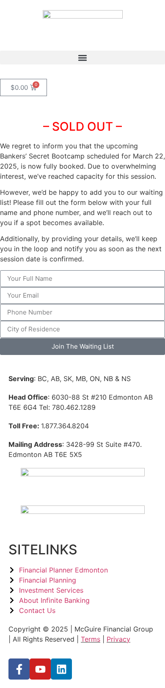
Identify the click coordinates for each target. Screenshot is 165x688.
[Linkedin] (61, 669)
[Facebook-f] (19, 669)
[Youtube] (40, 669)
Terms (90, 639)
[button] (82, 57)
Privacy (118, 639)
